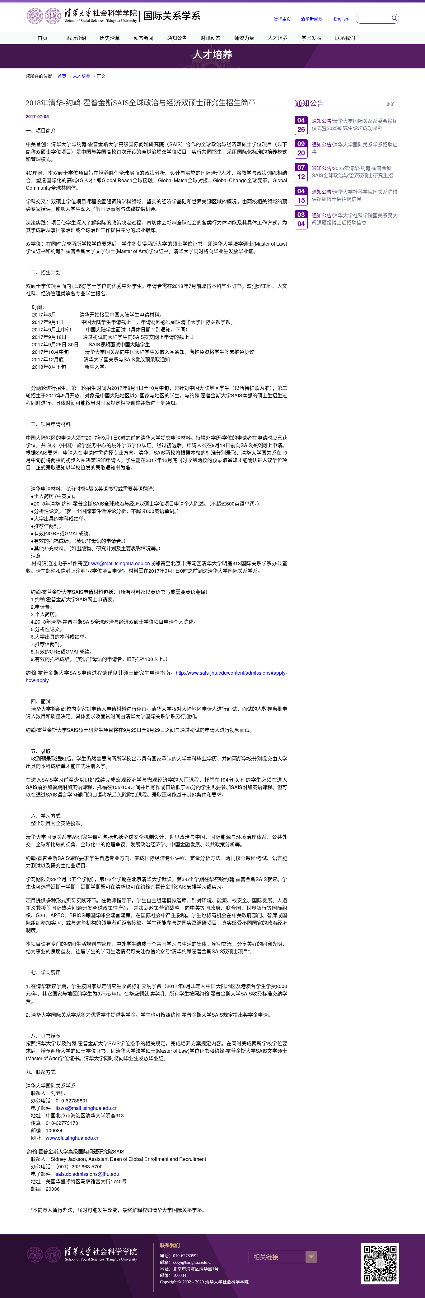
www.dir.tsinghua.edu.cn (73, 1137)
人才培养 (278, 37)
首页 (43, 37)
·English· (341, 19)
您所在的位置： (41, 76)
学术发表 (311, 37)
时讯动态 (211, 37)
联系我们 (345, 37)
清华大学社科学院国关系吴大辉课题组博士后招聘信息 (355, 218)
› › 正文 (81, 76)
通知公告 (177, 37)
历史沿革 (110, 37)
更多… (392, 103)
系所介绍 (76, 37)
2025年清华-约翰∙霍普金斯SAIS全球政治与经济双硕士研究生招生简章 (355, 171)
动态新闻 (143, 37)
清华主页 (282, 19)
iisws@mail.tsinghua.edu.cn (119, 563)
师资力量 (244, 37)
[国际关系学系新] (114, 23)
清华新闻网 (312, 19)
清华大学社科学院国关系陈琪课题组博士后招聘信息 (355, 195)
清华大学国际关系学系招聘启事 (355, 148)
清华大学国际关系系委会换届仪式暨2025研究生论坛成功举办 (355, 124)
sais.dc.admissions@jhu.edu (87, 1173)
